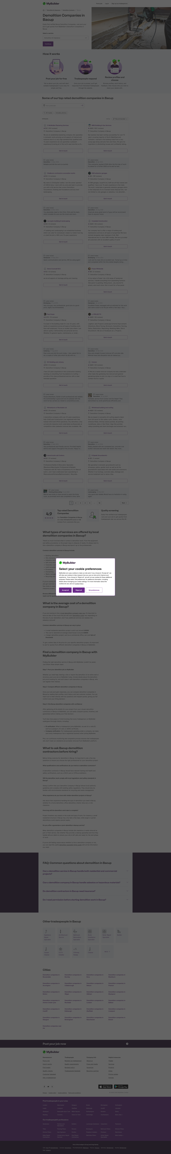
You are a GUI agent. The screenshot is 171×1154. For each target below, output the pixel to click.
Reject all (79, 590)
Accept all (65, 590)
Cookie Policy (79, 584)
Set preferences (94, 590)
